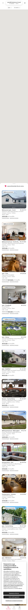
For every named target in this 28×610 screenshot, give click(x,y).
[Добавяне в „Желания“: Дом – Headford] (24, 351)
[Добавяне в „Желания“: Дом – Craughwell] (24, 287)
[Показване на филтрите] (24, 2)
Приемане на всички (14, 593)
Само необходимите (14, 597)
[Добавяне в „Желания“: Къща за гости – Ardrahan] (24, 476)
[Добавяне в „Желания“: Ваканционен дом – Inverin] (24, 192)
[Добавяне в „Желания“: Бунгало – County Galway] (24, 381)
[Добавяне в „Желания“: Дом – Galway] (24, 319)
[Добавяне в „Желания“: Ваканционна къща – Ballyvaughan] (24, 412)
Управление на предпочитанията (14, 600)
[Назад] (3, 2)
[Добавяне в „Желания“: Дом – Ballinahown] (24, 540)
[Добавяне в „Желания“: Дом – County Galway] (24, 508)
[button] (4, 216)
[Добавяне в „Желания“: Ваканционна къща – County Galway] (24, 224)
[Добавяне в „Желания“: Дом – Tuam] (24, 255)
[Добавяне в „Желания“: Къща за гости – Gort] (24, 444)
